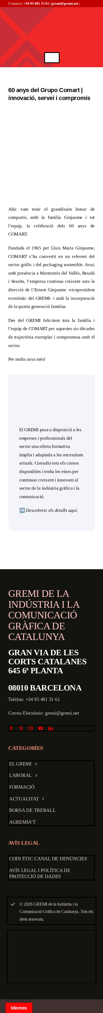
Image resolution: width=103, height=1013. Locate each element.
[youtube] (40, 728)
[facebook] (11, 728)
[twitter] (21, 728)
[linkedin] (50, 728)
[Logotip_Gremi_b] (51, 9)
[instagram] (31, 728)
